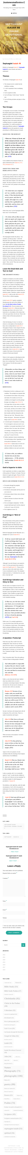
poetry (9, 1084)
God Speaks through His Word (13, 1032)
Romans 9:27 (9, 164)
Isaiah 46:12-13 (19, 460)
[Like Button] (5, 815)
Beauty (18, 982)
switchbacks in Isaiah (9, 1136)
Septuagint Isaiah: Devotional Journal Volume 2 (13, 43)
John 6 (16, 1060)
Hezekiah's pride (8, 1039)
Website (5, 918)
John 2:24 (8, 719)
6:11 (21, 162)
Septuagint (11, 837)
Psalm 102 (17, 1098)
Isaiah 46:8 (14, 419)
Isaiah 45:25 (21, 294)
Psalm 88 (6, 1098)
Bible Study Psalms (12, 991)
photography (13, 1076)
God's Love (9, 1028)
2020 (4, 959)
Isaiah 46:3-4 (11, 308)
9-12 (23, 477)
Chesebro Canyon (8, 994)
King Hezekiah (8, 1063)
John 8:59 (8, 741)
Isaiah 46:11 (17, 534)
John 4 (6, 1060)
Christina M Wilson (9, 59)
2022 (4, 954)
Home (7, 41)
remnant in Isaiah (18, 1110)
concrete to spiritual (10, 1014)
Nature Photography (12, 1069)
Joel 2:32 (15, 617)
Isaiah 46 (13, 27)
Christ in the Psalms (12, 1004)
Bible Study (11, 987)
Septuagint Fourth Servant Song (11, 1124)
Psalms (9, 1103)
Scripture (10, 1114)
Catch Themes (18, 1151)
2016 (4, 969)
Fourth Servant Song (9, 1024)
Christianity (12, 998)
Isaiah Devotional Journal (12, 1051)
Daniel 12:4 (8, 760)
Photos (6, 1080)
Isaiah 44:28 (6, 567)
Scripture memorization (12, 1118)
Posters (8, 1095)
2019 (4, 962)
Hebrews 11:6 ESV (10, 675)
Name (5, 901)
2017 (4, 967)
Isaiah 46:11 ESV (10, 559)
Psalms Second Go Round (12, 1107)
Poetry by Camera (9, 1088)
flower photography (11, 1021)
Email (5, 910)
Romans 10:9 (9, 691)
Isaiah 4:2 (17, 162)
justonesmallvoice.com (12, 1147)
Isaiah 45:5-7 (19, 326)
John (7, 1056)
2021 (4, 957)
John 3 (18, 1056)
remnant (6, 1110)
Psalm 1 (19, 1095)
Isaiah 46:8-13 (7, 443)
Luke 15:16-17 (18, 402)
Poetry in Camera (8, 1091)
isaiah (8, 1043)
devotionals (9, 1018)
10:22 (4, 164)
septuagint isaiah (13, 1129)
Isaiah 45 (16, 67)
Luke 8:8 (7, 797)
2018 (4, 964)
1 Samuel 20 (12, 781)
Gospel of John (11, 1036)
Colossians (9, 1010)
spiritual (9, 1133)
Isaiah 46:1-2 (6, 294)
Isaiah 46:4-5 (18, 477)
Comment (6, 878)
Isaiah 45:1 (13, 567)
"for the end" (7, 982)
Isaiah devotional (8, 1046)
